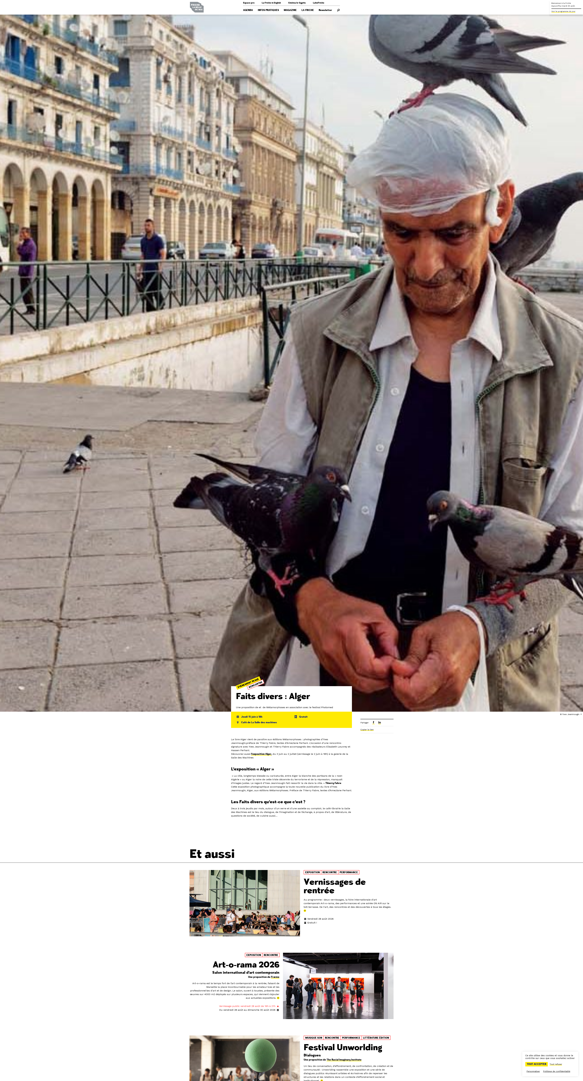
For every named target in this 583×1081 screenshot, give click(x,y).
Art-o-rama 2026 (246, 965)
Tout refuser (556, 1064)
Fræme (275, 977)
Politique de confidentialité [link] (556, 1071)
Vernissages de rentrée (335, 886)
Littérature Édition (376, 1037)
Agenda (248, 10)
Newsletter (325, 10)
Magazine (290, 10)
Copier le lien (367, 729)
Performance (349, 872)
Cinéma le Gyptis (297, 3)
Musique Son (313, 1037)
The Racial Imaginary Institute (344, 1059)
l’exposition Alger (261, 754)
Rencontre (255, 685)
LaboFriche (318, 3)
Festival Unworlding (343, 1047)
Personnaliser (533, 1071)
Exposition (312, 872)
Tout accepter (536, 1064)
